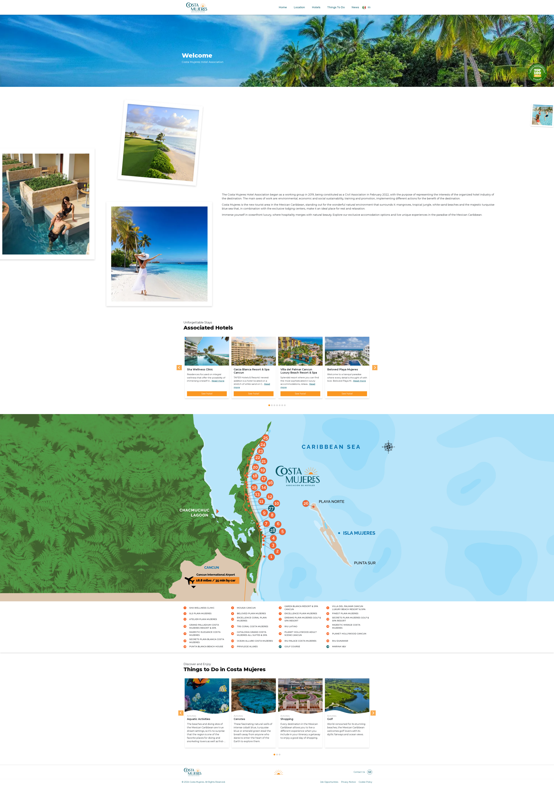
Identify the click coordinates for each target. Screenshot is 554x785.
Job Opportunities (329, 782)
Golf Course (292, 646)
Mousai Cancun (246, 608)
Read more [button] (218, 380)
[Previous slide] (179, 367)
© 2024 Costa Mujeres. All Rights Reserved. (203, 782)
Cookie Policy (365, 782)
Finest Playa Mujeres (345, 613)
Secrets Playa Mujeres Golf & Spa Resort (350, 619)
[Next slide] (374, 367)
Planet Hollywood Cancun (349, 633)
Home (283, 7)
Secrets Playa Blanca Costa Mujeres (206, 641)
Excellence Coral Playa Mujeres (252, 619)
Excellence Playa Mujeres (301, 613)
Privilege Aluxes (247, 646)
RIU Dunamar (340, 641)
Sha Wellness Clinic (201, 608)
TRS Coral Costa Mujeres (252, 626)
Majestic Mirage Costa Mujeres (346, 626)
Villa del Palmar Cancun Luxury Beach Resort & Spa (348, 608)
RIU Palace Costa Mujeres (300, 641)
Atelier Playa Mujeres (203, 619)
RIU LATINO (291, 626)
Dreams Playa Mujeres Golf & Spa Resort (303, 619)
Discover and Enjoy (197, 664)
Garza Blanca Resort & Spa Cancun (301, 608)
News (355, 7)
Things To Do (336, 7)
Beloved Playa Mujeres (251, 613)
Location (299, 7)
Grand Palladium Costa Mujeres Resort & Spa (204, 626)
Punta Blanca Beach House (206, 646)
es (369, 7)
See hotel (207, 393)
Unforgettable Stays (198, 322)
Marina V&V (339, 646)
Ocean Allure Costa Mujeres (255, 641)
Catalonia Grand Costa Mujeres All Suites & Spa (252, 633)
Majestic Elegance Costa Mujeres (204, 633)
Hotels (316, 7)
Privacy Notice (348, 782)
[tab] (269, 405)
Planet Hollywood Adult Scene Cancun (301, 633)
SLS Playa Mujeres (200, 613)
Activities (191, 716)
